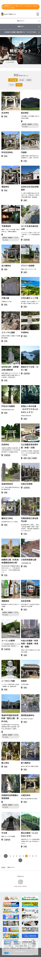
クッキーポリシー (19, 948)
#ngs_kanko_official (20, 886)
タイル (19, 85)
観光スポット (11, 867)
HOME (3, 867)
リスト (12, 85)
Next (39, 50)
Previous (2, 50)
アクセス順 (13, 80)
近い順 (22, 80)
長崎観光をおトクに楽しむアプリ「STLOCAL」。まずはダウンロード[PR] (20, 7)
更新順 (29, 80)
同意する (6, 952)
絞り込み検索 (11, 62)
